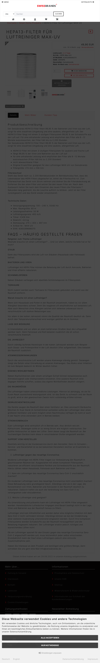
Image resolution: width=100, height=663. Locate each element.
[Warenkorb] (57, 19)
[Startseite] (13, 19)
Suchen (58, 14)
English (16, 659)
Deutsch (6, 659)
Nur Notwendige (50, 645)
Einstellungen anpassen (51, 653)
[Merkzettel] (46, 19)
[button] (24, 19)
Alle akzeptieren (50, 638)
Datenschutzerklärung (73, 659)
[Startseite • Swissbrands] (47, 5)
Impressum (93, 659)
